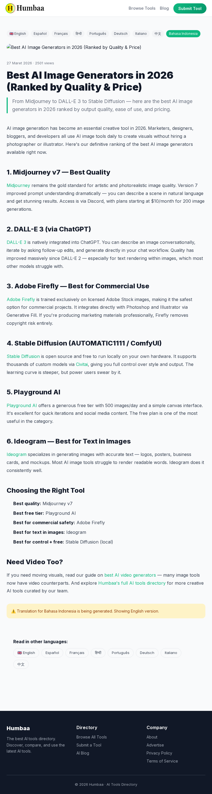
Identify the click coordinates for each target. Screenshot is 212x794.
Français (61, 33)
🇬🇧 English (17, 33)
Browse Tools (142, 8)
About (152, 737)
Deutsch (121, 33)
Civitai (82, 364)
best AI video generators (130, 575)
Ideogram (16, 454)
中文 (158, 33)
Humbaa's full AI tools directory (132, 583)
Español (40, 33)
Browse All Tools (91, 737)
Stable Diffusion (23, 356)
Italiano (141, 33)
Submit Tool (190, 8)
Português (97, 33)
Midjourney (18, 185)
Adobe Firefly (21, 299)
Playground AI (22, 405)
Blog (164, 8)
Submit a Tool (88, 745)
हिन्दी (79, 33)
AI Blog (82, 753)
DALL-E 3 (16, 242)
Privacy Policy (159, 753)
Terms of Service (162, 761)
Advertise (155, 745)
